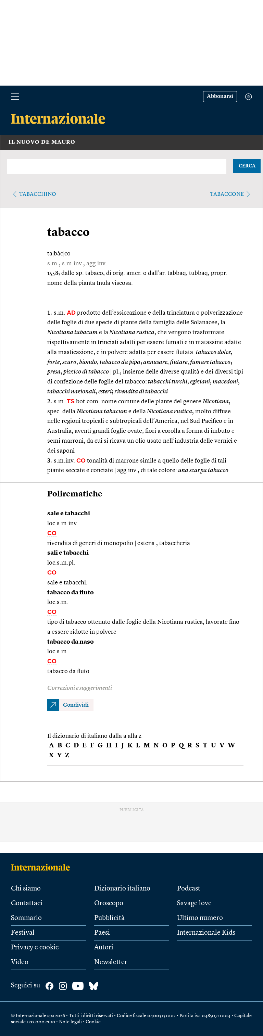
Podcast (188, 888)
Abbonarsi (220, 96)
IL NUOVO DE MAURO (42, 142)
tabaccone (227, 194)
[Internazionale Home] (42, 867)
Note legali (70, 1022)
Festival (23, 933)
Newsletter (110, 962)
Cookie (93, 1022)
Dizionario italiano (122, 888)
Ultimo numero (200, 918)
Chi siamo (26, 888)
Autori (103, 947)
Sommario (26, 918)
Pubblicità (109, 918)
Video (19, 962)
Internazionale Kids (206, 933)
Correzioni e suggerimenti (79, 688)
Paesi (102, 933)
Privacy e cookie (35, 947)
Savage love (194, 903)
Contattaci (26, 903)
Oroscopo (108, 903)
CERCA (247, 166)
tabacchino (37, 194)
